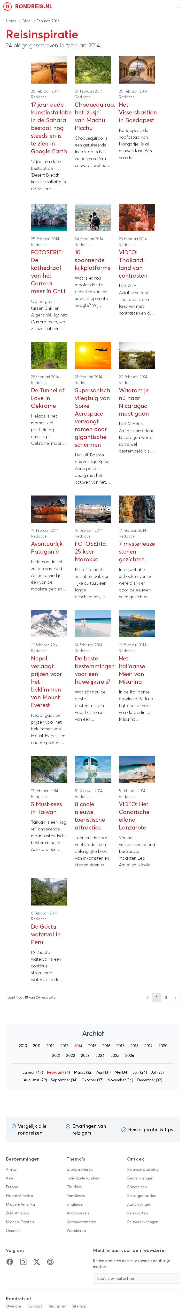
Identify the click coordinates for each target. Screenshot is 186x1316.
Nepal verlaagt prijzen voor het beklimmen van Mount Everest (46, 682)
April (103, 1072)
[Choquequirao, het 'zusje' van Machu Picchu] (93, 70)
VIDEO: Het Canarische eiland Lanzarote (134, 816)
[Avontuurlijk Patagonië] (49, 509)
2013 (64, 1046)
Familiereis (76, 1196)
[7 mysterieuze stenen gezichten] (137, 509)
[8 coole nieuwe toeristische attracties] (93, 769)
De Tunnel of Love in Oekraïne (48, 398)
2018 (134, 1046)
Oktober (92, 1080)
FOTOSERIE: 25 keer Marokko (91, 552)
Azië (9, 1178)
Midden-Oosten (20, 1222)
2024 (100, 1056)
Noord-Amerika (19, 1196)
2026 (129, 1056)
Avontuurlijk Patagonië (47, 548)
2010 (23, 1046)
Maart (83, 1072)
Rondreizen (137, 1187)
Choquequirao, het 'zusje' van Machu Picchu (93, 116)
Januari (33, 1072)
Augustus (35, 1080)
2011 (36, 1046)
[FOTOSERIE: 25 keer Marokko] (93, 509)
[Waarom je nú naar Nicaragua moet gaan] (137, 355)
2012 (50, 1046)
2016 (106, 1046)
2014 (78, 1046)
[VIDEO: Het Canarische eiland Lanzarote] (137, 769)
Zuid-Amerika (17, 1213)
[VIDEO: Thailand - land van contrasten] (137, 217)
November (120, 1080)
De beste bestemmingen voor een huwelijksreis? (93, 670)
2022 (70, 1056)
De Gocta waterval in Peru (46, 934)
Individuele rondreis (83, 1178)
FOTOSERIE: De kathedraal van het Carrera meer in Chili (48, 272)
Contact (34, 1306)
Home (11, 21)
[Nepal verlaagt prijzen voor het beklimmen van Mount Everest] (49, 623)
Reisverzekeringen (142, 1222)
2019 (148, 1046)
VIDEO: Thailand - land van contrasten (133, 264)
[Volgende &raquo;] (175, 997)
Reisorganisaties (141, 1196)
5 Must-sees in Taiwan (46, 808)
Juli (157, 1072)
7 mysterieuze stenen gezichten (137, 552)
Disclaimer (57, 1306)
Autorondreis (78, 1213)
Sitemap (79, 1306)
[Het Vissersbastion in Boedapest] (137, 70)
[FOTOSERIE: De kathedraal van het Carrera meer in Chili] (49, 217)
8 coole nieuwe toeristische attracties (90, 816)
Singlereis (75, 1204)
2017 (120, 1046)
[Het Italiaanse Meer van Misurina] (137, 623)
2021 (56, 1056)
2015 (92, 1046)
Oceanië (13, 1231)
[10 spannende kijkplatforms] (93, 217)
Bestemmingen (140, 1178)
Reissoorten (137, 1213)
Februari (58, 1072)
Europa (12, 1187)
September (64, 1080)
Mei (122, 1072)
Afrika (11, 1169)
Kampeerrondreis (81, 1222)
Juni (139, 1072)
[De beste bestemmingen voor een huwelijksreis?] (93, 623)
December (149, 1080)
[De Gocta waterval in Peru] (49, 892)
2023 (85, 1056)
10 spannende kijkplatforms (92, 260)
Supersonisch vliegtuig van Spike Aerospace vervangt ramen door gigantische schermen (92, 418)
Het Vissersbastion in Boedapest (137, 112)
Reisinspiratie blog (143, 1169)
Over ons (14, 1306)
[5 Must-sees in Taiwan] (49, 769)
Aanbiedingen (139, 1204)
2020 (163, 1046)
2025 (114, 1056)
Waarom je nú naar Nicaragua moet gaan (134, 402)
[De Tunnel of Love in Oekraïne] (49, 355)
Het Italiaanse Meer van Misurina (132, 670)
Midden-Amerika (20, 1204)
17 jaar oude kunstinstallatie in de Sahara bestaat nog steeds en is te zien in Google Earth (49, 128)
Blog (26, 21)
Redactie (39, 97)
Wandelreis (76, 1231)
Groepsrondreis (80, 1169)
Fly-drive (74, 1187)
